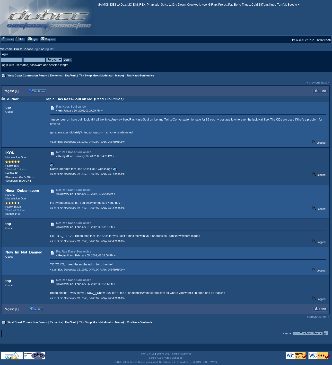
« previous (313, 82)
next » (325, 82)
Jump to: (287, 333)
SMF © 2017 (164, 353)
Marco (119, 75)
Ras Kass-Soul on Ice (71, 106)
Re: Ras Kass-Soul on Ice (73, 152)
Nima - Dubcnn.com (22, 190)
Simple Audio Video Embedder (166, 357)
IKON (10, 153)
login (37, 49)
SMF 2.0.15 (147, 353)
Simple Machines (181, 353)
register (49, 49)
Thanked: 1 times (15, 169)
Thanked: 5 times (15, 210)
